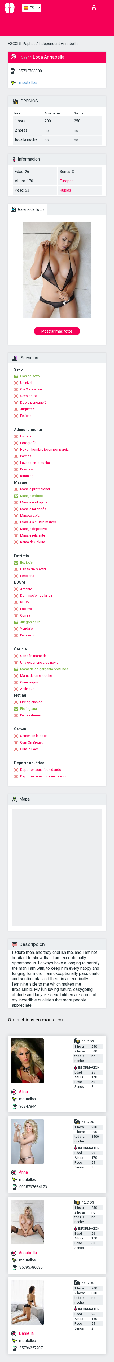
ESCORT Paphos (22, 43)
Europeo (67, 181)
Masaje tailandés (33, 509)
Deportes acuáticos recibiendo (44, 776)
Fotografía (28, 443)
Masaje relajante (32, 535)
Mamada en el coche (36, 676)
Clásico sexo (30, 376)
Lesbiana (27, 576)
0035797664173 (33, 1186)
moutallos (27, 82)
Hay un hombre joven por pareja (44, 449)
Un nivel (26, 383)
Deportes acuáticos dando (40, 770)
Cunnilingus (29, 682)
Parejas (25, 456)
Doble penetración (34, 402)
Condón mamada (33, 656)
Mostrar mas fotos (57, 331)
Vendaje (26, 629)
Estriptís (26, 563)
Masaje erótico (31, 496)
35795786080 (30, 71)
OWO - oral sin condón (37, 389)
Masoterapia (30, 515)
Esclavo (26, 609)
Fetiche (25, 416)
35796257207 (31, 1348)
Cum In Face (29, 749)
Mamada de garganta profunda (44, 669)
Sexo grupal (29, 396)
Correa (25, 615)
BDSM (25, 602)
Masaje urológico (33, 502)
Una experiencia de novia (39, 662)
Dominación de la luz (36, 596)
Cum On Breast (31, 742)
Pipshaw (26, 469)
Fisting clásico (31, 702)
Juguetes (27, 409)
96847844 (27, 1106)
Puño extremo (30, 715)
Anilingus (27, 689)
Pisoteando (29, 635)
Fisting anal (29, 709)
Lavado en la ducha (35, 463)
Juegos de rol (30, 622)
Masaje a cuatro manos (38, 522)
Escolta (26, 436)
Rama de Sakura (32, 542)
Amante (26, 589)
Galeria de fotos (31, 209)
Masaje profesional (35, 489)
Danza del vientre (33, 569)
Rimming (27, 476)
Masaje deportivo (33, 529)
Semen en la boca (33, 736)
